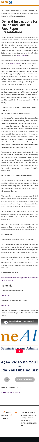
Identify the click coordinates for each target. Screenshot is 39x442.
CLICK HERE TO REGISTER (10, 392)
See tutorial (5, 295)
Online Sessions (21, 56)
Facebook (9, 413)
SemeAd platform (15, 63)
